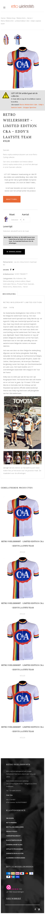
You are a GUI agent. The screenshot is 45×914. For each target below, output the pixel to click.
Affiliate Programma (14, 849)
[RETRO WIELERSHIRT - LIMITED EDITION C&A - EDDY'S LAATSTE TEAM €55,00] (22, 495)
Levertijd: (8, 226)
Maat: (12, 214)
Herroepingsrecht (13, 836)
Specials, (31, 284)
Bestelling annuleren (14, 827)
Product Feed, (22, 284)
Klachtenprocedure (14, 840)
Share (6, 270)
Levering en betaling (14, 845)
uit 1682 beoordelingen (15, 892)
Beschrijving (9, 294)
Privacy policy (11, 831)
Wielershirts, (7, 287)
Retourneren (11, 823)
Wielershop (11, 18)
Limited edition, (20, 281)
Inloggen (10, 818)
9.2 (21, 889)
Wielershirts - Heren (24, 18)
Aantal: (25, 214)
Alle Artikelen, (18, 278)
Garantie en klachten (14, 853)
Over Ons (9, 795)
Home (3, 18)
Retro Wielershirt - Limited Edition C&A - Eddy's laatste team (21, 22)
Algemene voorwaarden (15, 858)
